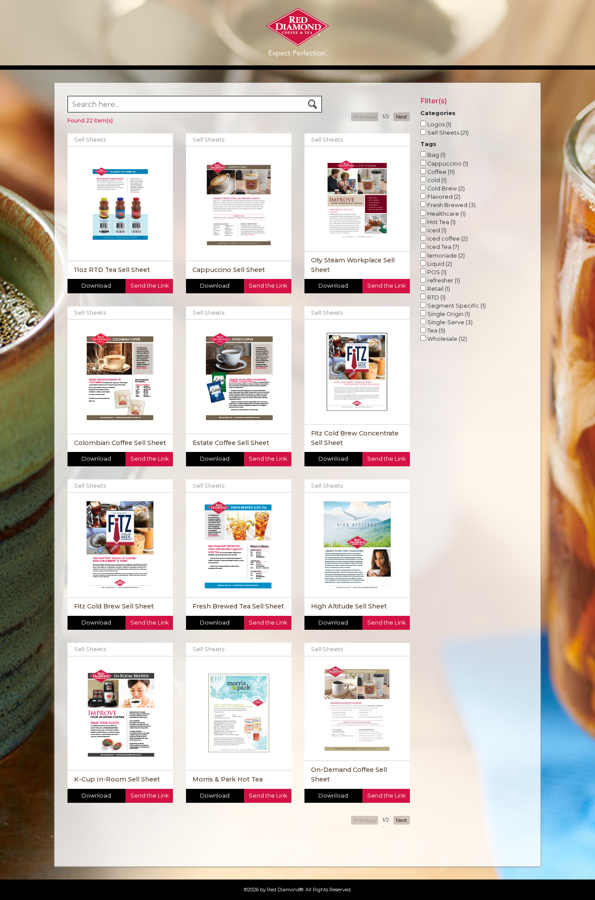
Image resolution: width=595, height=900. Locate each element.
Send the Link (149, 285)
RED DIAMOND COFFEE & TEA (297, 11)
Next (401, 116)
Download (96, 285)
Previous (364, 116)
